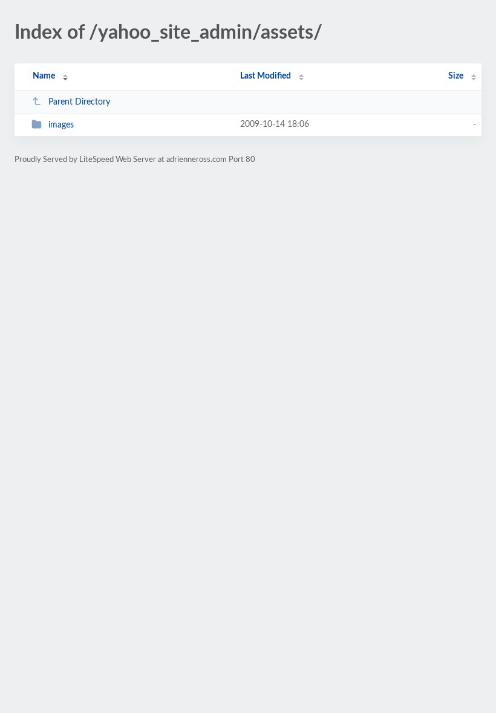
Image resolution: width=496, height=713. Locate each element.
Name (44, 76)
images (61, 125)
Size (455, 76)
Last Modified (265, 76)
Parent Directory (79, 102)
